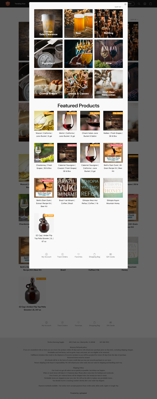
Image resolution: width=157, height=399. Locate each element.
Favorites (78, 257)
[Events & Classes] (78, 80)
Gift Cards (110, 257)
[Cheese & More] (48, 80)
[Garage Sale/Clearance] (48, 19)
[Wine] (108, 50)
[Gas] (78, 50)
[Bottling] (108, 19)
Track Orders (62, 257)
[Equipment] (48, 50)
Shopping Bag (94, 257)
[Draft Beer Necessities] (108, 80)
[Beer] (78, 19)
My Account (46, 257)
